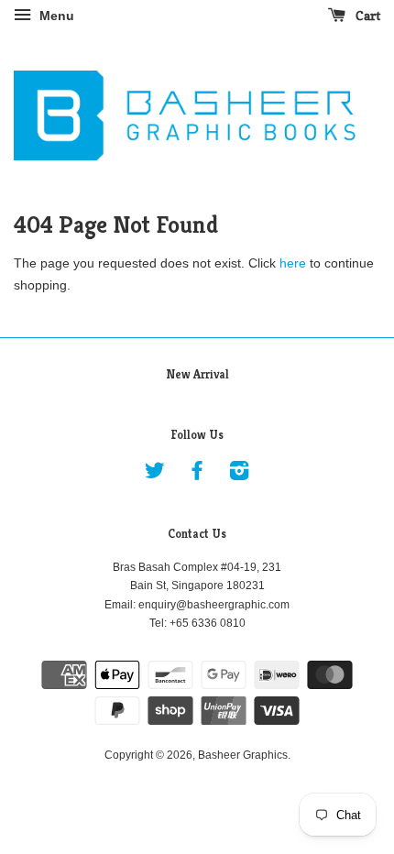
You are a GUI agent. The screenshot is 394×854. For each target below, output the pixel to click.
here (292, 263)
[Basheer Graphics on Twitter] (155, 474)
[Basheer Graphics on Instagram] (239, 474)
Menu (55, 15)
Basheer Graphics (243, 755)
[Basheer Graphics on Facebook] (197, 474)
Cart (366, 15)
